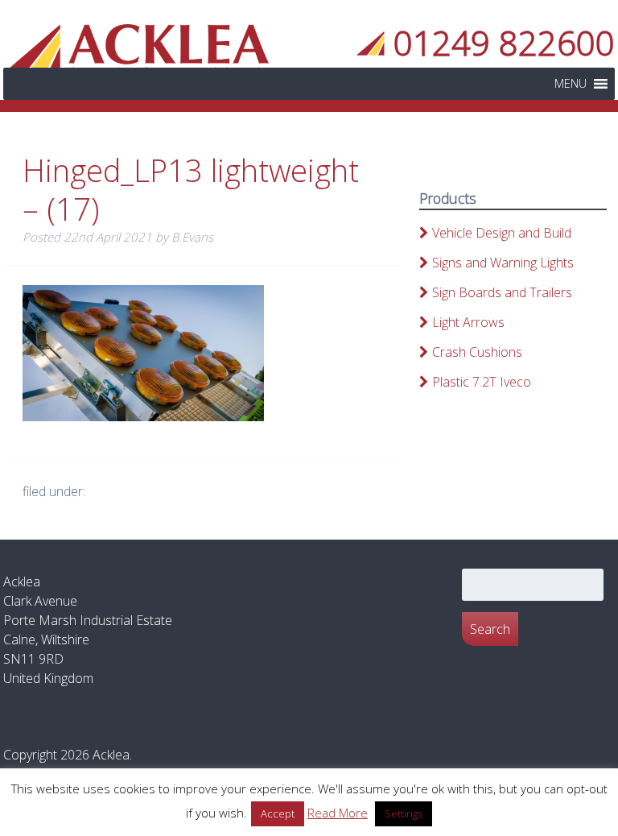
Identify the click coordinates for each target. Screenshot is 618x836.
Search (490, 629)
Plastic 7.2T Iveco (481, 382)
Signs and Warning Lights (503, 262)
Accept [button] (278, 813)
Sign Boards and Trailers (502, 292)
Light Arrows (468, 322)
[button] (570, 84)
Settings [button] (403, 813)
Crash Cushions (477, 352)
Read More (337, 813)
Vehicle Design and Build (501, 233)
